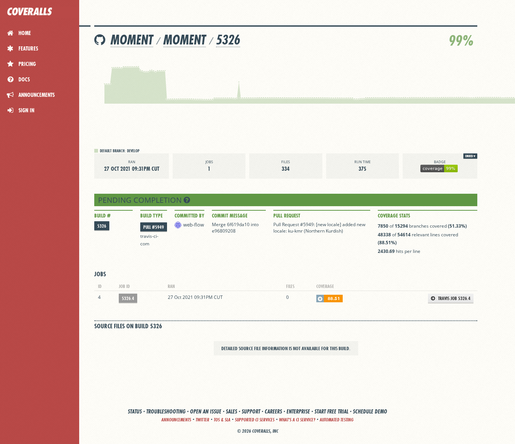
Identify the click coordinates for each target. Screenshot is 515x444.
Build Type (151, 215)
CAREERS (273, 411)
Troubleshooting (165, 411)
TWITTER (202, 419)
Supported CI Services (254, 419)
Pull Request (286, 215)
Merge (219, 224)
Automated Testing (337, 419)
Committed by (189, 215)
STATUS (135, 411)
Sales (231, 411)
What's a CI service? (297, 419)
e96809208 (224, 231)
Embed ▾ (470, 156)
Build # (102, 215)
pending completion (141, 200)
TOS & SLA (222, 419)
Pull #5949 (153, 227)
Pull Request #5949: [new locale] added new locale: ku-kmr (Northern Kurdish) (319, 227)
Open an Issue (205, 411)
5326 (228, 39)
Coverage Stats (394, 215)
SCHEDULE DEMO (370, 411)
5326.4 (128, 298)
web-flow (193, 224)
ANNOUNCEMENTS (176, 419)
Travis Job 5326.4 (454, 298)
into (255, 224)
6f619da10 (238, 224)
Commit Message (229, 215)
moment (131, 39)
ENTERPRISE (298, 411)
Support (251, 411)
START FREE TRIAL (331, 411)
